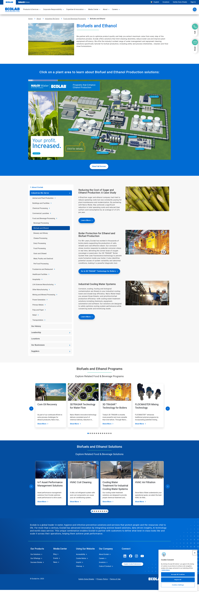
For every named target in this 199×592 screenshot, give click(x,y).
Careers (101, 558)
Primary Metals (38, 305)
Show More (41, 424)
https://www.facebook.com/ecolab (131, 556)
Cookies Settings (178, 585)
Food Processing (39, 248)
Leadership (36, 332)
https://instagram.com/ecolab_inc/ (136, 556)
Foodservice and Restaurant (42, 269)
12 (111, 433)
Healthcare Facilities (39, 274)
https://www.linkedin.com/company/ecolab (125, 556)
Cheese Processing (40, 238)
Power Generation (38, 300)
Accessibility (80, 554)
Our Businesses (38, 345)
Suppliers (35, 351)
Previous (31, 408)
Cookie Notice (166, 570)
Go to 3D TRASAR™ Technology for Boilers (98, 271)
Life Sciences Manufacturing (42, 284)
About (39, 19)
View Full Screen (99, 166)
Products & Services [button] (31, 9)
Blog (55, 554)
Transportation (37, 320)
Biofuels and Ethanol (41, 228)
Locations (35, 339)
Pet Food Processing (41, 264)
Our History (36, 326)
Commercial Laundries (40, 213)
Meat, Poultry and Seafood (43, 259)
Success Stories (36, 562)
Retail (34, 315)
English (156, 2)
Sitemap (79, 566)
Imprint (78, 562)
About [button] (105, 9)
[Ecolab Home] (12, 10)
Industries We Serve (52, 19)
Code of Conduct (105, 566)
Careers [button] (115, 9)
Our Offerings (35, 558)
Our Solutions (35, 554)
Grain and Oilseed (39, 253)
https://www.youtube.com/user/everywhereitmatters (142, 556)
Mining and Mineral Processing (43, 295)
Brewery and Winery (40, 233)
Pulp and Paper (38, 310)
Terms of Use (115, 579)
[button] (40, 9)
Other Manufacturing (40, 290)
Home (30, 19)
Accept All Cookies (178, 574)
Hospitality (36, 279)
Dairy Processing (39, 243)
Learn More (86, 220)
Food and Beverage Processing (74, 19)
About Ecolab (37, 187)
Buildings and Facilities (40, 203)
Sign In (193, 2)
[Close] (194, 553)
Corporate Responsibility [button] (52, 9)
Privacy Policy (102, 579)
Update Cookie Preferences (132, 564)
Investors (166, 2)
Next (168, 408)
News (55, 562)
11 (108, 433)
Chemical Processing (40, 208)
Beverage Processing (41, 223)
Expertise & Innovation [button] (75, 9)
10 (106, 433)
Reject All (177, 579)
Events (55, 558)
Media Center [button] (93, 9)
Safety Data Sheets (180, 2)
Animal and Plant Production (42, 198)
